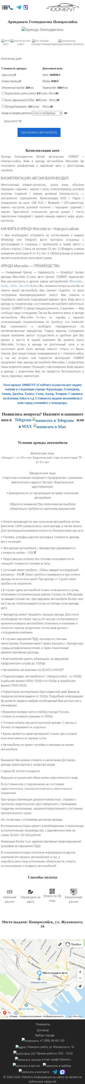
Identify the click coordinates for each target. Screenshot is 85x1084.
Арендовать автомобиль (39, 132)
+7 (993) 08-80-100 (52, 1040)
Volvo (14, 286)
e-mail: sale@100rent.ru (56, 1059)
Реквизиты (43, 1024)
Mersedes (75, 281)
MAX (27, 426)
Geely (4, 286)
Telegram (23, 419)
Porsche (24, 286)
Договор (43, 1030)
